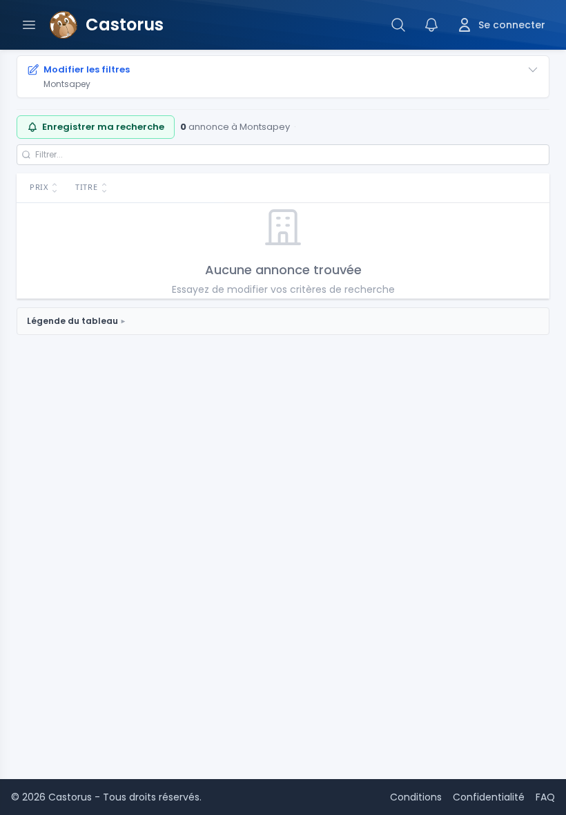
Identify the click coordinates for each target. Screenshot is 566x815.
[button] (42, 188)
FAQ (545, 797)
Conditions (416, 797)
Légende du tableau (72, 321)
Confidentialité (489, 797)
